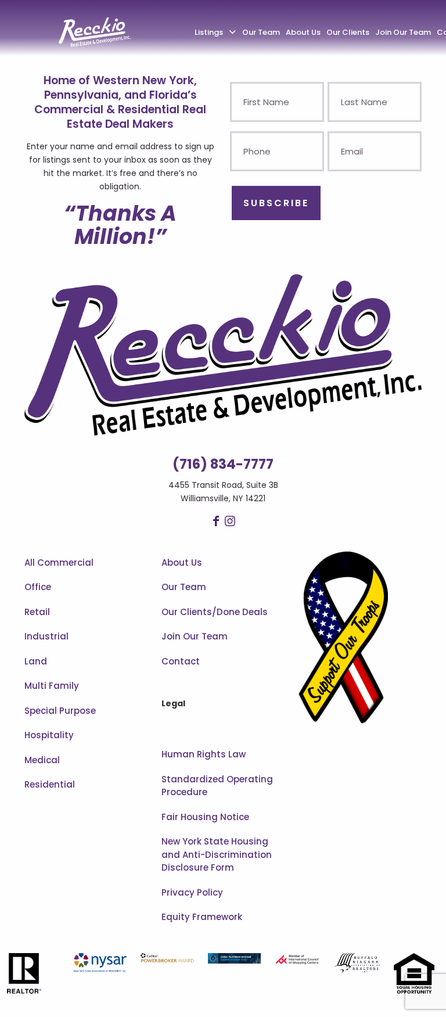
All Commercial (58, 562)
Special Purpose (60, 711)
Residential (49, 784)
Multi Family (51, 686)
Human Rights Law (203, 754)
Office (37, 587)
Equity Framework (201, 917)
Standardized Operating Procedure (217, 786)
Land (35, 661)
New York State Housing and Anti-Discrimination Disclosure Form (216, 854)
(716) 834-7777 (223, 464)
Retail (37, 612)
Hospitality (49, 735)
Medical (42, 760)
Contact (180, 661)
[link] (223, 353)
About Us (181, 562)
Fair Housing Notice (205, 817)
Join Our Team (194, 636)
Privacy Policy (192, 892)
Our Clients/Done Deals (214, 612)
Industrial (46, 636)
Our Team (183, 587)
